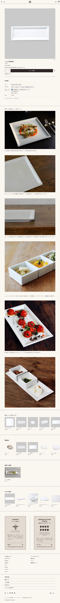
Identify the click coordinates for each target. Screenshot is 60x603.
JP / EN (53, 593)
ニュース (32, 560)
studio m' (6, 560)
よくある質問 (7, 582)
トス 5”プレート (42, 453)
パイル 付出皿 (18, 453)
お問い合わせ (16, 98)
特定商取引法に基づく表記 (27, 597)
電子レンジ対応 (14, 87)
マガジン (6, 571)
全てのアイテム (7, 558)
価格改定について (34, 562)
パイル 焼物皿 (30, 453)
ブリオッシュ (7, 453)
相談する (9, 544)
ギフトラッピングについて (9, 98)
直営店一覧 (33, 558)
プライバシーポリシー (18, 597)
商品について (7, 579)
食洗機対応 (28, 87)
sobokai (6, 562)
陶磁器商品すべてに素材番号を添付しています (22, 89)
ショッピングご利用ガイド (9, 587)
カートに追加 (32, 70)
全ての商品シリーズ (8, 556)
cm (13, 84)
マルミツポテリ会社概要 (9, 597)
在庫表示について (8, 73)
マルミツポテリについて (35, 556)
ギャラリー (6, 569)
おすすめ (6, 567)
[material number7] (12, 89)
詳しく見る (39, 544)
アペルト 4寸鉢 (53, 453)
